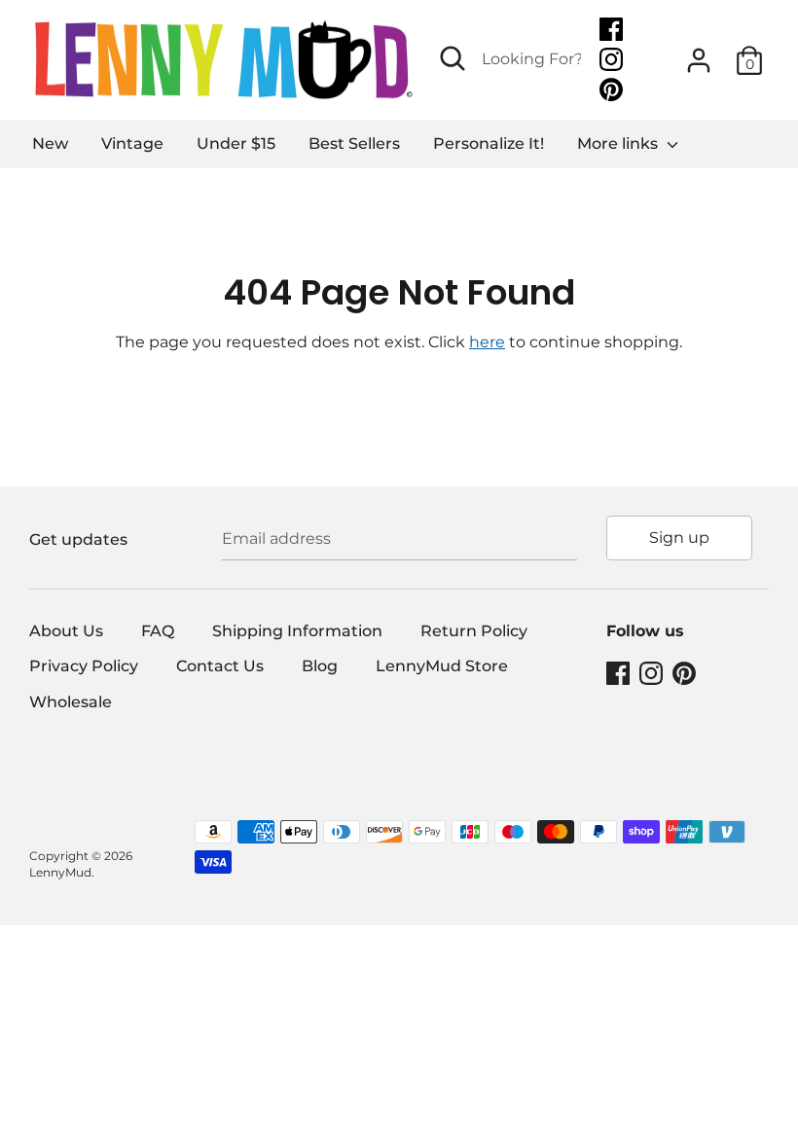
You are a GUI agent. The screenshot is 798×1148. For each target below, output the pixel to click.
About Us (66, 631)
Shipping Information (297, 631)
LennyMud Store (442, 666)
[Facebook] (613, 30)
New (50, 143)
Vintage (132, 143)
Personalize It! (488, 143)
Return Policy (473, 631)
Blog (320, 666)
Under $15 (236, 143)
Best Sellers (354, 143)
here (487, 342)
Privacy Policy (83, 666)
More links (619, 143)
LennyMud (60, 872)
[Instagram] (613, 60)
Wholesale (70, 702)
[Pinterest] (613, 90)
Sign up (679, 537)
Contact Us (220, 666)
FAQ (157, 631)
